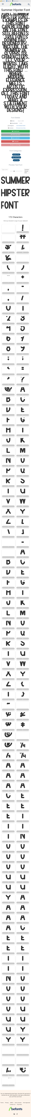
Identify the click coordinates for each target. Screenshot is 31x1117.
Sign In (2, 1)
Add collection (16, 138)
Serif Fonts (16, 160)
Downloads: (15, 123)
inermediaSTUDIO (20, 125)
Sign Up (8, 1)
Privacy (7, 1102)
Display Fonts (16, 154)
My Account (16, 1)
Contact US (12, 1104)
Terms (2, 1102)
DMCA (11, 1102)
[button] (29, 5)
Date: (13, 121)
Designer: (11, 125)
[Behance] (14, 1114)
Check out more (16, 134)
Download (16, 131)
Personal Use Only (20, 128)
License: (11, 128)
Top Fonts (19, 1104)
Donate (16, 141)
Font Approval (26, 1102)
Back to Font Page (16, 145)
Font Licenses (18, 1102)
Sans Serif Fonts (16, 157)
